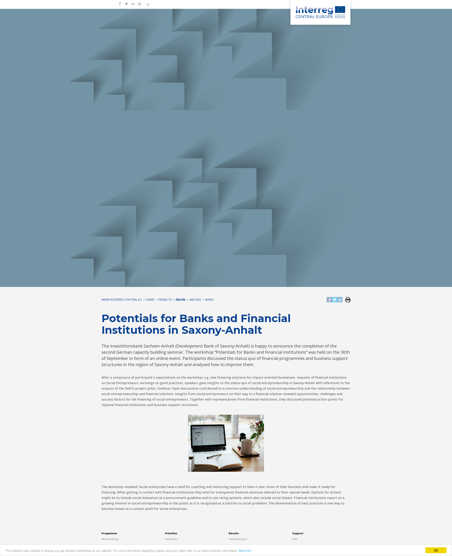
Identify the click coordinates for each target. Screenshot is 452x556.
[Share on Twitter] (334, 300)
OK (436, 550)
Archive (195, 300)
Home (150, 300)
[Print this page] (346, 300)
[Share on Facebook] (329, 300)
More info (245, 550)
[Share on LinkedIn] (340, 300)
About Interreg (110, 539)
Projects (165, 300)
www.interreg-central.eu (122, 300)
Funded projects (238, 539)
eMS (294, 539)
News (209, 300)
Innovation (171, 539)
